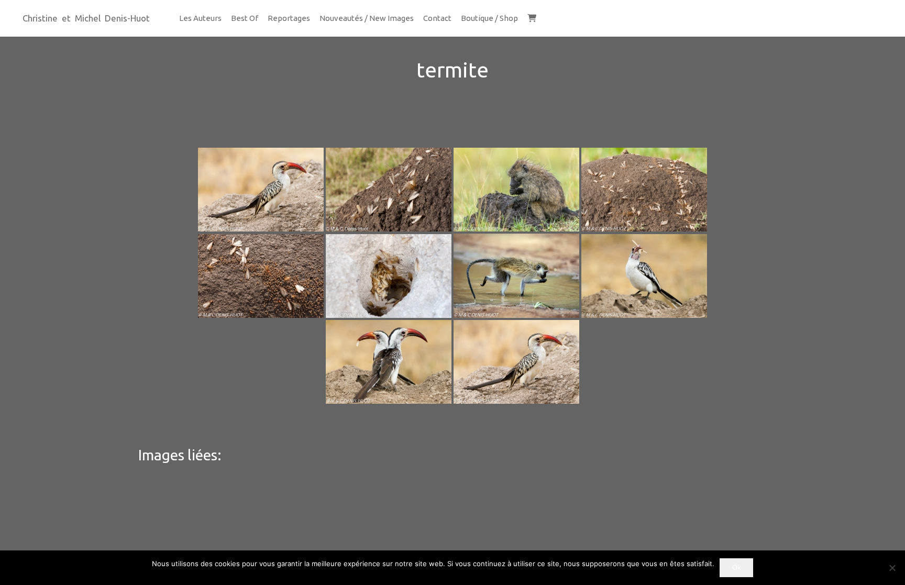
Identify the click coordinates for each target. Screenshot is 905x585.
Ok (736, 567)
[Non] (892, 567)
